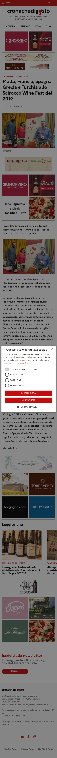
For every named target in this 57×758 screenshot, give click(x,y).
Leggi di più (25, 363)
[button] (28, 407)
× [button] (52, 349)
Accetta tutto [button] (28, 393)
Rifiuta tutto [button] (28, 400)
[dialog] (28, 379)
